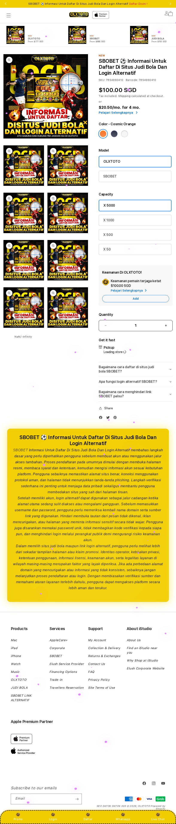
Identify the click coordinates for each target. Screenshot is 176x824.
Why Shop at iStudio (142, 660)
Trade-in (55, 679)
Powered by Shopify (158, 807)
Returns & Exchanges (104, 656)
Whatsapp (123, 819)
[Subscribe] (77, 799)
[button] (8, 15)
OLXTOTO (111, 161)
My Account (97, 640)
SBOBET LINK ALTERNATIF (21, 698)
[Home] (79, 14)
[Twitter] (109, 418)
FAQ (91, 672)
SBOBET (110, 176)
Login (53, 819)
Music (15, 672)
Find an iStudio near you (142, 650)
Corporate (57, 648)
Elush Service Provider (66, 664)
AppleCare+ (58, 640)
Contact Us (96, 664)
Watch (15, 664)
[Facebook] (102, 418)
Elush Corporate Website (145, 668)
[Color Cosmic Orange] (103, 134)
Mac (14, 640)
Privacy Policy (99, 679)
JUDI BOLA (19, 687)
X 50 (107, 249)
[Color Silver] (124, 133)
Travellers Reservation (66, 687)
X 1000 (108, 220)
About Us (134, 640)
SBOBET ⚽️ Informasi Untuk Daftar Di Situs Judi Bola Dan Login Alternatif (87, 3)
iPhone (16, 656)
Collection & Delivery (104, 648)
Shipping (124, 96)
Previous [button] (5, 4)
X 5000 (109, 205)
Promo (18, 819)
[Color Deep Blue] (114, 133)
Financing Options (63, 672)
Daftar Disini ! (138, 3)
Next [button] (170, 4)
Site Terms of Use (101, 687)
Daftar (88, 819)
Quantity (106, 315)
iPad (14, 648)
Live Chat (158, 819)
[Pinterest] (116, 418)
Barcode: (132, 80)
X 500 (108, 235)
